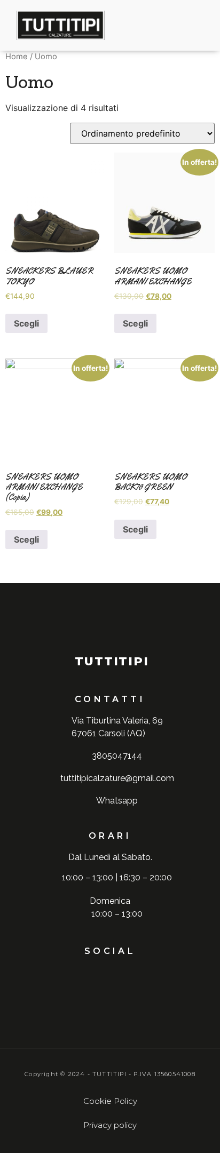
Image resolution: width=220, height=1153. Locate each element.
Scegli (26, 323)
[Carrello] (173, 25)
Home (16, 56)
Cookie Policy (110, 1101)
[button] (122, 25)
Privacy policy (110, 1125)
